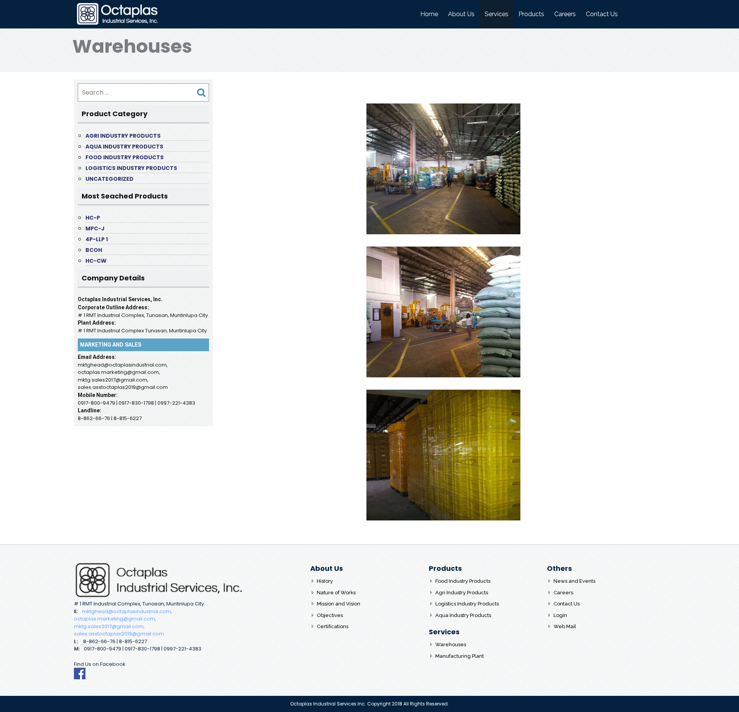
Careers (565, 14)
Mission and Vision (338, 604)
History (325, 581)
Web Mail (564, 626)
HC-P (92, 218)
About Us (461, 14)
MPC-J (95, 228)
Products (531, 14)
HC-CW (96, 261)
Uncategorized (109, 179)
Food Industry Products (124, 157)
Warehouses (450, 644)
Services (496, 14)
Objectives (330, 615)
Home (429, 14)
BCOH (93, 250)
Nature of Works (336, 592)
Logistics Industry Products (131, 168)
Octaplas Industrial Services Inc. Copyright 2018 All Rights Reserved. (369, 703)
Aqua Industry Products (124, 146)
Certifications (332, 626)
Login (560, 615)
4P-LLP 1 (96, 239)
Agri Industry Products (123, 136)
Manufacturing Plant (459, 656)
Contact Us (602, 14)
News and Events (574, 581)
